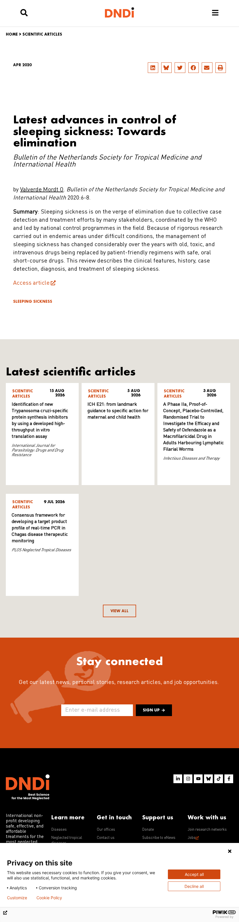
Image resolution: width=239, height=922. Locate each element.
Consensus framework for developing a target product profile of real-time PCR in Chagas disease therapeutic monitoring (40, 528)
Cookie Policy (49, 897)
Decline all (194, 886)
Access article (31, 283)
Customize (17, 897)
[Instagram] (188, 778)
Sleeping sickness (32, 301)
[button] (153, 67)
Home (12, 34)
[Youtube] (198, 778)
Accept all (194, 874)
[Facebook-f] (228, 778)
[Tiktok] (218, 778)
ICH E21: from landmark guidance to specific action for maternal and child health (117, 411)
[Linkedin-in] (177, 778)
